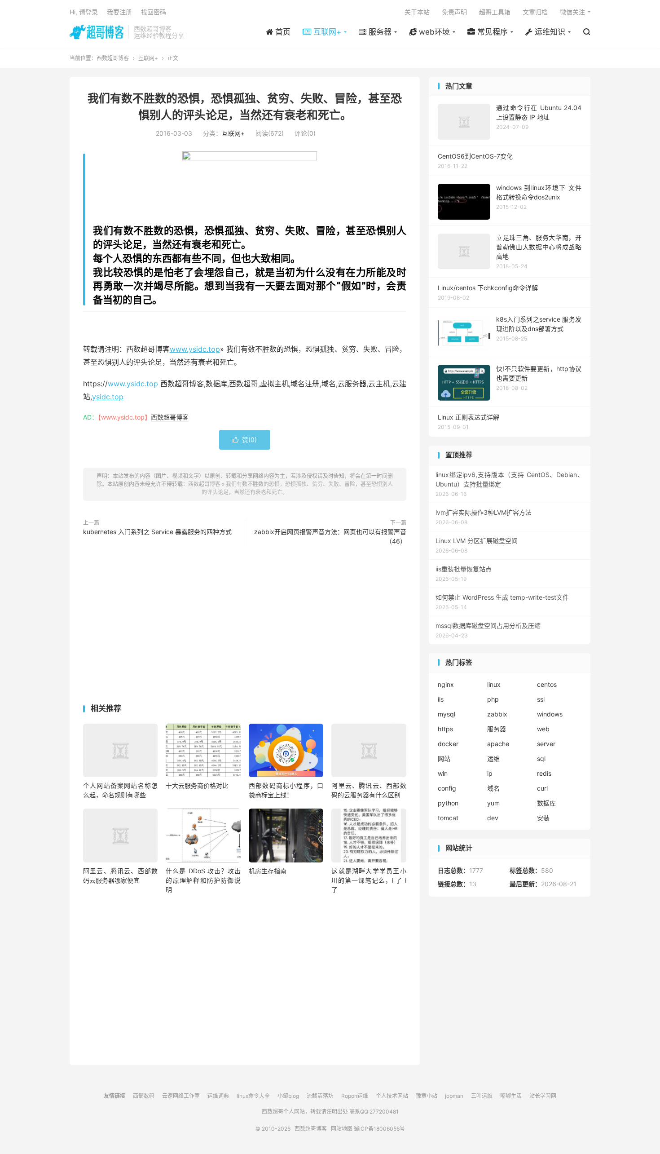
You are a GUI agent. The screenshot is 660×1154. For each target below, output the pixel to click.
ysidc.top (107, 396)
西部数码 (143, 1095)
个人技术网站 (392, 1095)
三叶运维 (482, 1095)
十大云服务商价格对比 (197, 785)
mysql (446, 714)
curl (542, 788)
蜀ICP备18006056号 (379, 1128)
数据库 (546, 803)
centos (547, 684)
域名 (493, 788)
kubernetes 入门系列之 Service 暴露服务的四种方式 (157, 531)
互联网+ (148, 58)
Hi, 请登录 (84, 12)
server (546, 743)
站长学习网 (542, 1095)
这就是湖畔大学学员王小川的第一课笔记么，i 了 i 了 (368, 880)
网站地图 (341, 1128)
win (443, 773)
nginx (446, 684)
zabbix (497, 714)
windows (550, 714)
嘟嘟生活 (511, 1095)
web (543, 729)
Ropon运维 (354, 1095)
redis (544, 773)
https (445, 729)
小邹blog (288, 1095)
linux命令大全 (253, 1095)
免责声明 (454, 12)
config (447, 788)
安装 (543, 818)
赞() (245, 439)
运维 (493, 758)
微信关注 (572, 12)
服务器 (496, 729)
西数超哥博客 (97, 32)
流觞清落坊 (320, 1095)
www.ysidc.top (195, 349)
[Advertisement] (244, 627)
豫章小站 (426, 1095)
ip (490, 773)
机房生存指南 (267, 871)
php (493, 699)
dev (492, 818)
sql (541, 758)
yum (493, 803)
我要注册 (119, 12)
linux (494, 684)
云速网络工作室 (181, 1095)
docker (448, 743)
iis (441, 699)
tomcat (448, 818)
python (448, 803)
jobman (454, 1095)
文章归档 (535, 12)
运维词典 (218, 1095)
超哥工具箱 (494, 12)
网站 (444, 758)
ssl (541, 699)
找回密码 (153, 12)
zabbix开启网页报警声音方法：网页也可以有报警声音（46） (330, 536)
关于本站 (417, 12)
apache (498, 743)
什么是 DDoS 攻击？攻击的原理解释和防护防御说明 (203, 880)
